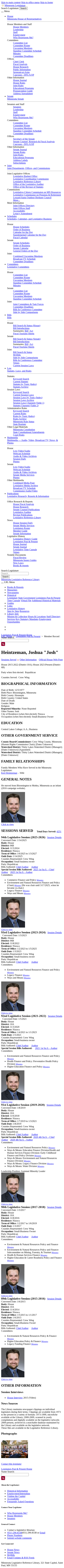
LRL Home (6, 636)
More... (16, 200)
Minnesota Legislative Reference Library (20, 579)
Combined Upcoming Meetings (28, 256)
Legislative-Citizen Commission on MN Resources (37, 192)
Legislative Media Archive (25, 485)
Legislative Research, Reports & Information (28, 496)
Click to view (7, 824)
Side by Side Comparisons (25, 312)
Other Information (28, 659)
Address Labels (20, 160)
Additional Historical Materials (46, 600)
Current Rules (19, 413)
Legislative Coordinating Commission (31, 179)
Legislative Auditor (22, 512)
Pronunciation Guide (23, 91)
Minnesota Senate (15, 99)
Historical (11, 595)
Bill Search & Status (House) (26, 325)
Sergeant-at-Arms (21, 72)
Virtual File (26, 600)
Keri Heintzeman (9, 773)
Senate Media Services (23, 475)
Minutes (17, 53)
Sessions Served (8, 659)
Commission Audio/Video (25, 491)
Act (31, 331)
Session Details (54, 837)
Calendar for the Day (23, 232)
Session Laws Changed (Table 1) (28, 403)
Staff (15, 32)
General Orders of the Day (25, 251)
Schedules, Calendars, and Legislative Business (29, 219)
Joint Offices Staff (21, 208)
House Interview (15, 1397)
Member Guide (20, 531)
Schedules (12, 216)
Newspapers (13, 592)
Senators (17, 107)
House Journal (20, 80)
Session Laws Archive (23, 400)
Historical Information (17, 1491)
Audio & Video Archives (25, 456)
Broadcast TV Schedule (24, 259)
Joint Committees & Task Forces (28, 304)
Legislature (12, 598)
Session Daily (19, 459)
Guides (10, 603)
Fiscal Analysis (20, 64)
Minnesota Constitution (24, 429)
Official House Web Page (51, 659)
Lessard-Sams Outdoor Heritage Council (32, 197)
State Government (26, 598)
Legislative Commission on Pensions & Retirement (37, 195)
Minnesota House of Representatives (24, 19)
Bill (26, 331)
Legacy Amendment (22, 213)
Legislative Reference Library (27, 181)
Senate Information (22, 533)
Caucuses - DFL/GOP (23, 75)
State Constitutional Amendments (28, 432)
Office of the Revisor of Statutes (28, 187)
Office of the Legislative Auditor (28, 184)
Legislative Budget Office (25, 176)
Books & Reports (15, 587)
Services (11, 619)
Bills (9, 315)
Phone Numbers (14, 1535)
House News (13, 1549)
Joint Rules (18, 85)
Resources (24, 611)
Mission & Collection (17, 616)
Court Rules (18, 435)
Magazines (12, 590)
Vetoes (16, 363)
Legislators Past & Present (25, 541)
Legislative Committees (18, 267)
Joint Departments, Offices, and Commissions (28, 168)
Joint (9, 165)
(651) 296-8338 (14, 1532)
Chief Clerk (18, 61)
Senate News (13, 1552)
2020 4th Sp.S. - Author (21, 1140)
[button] (14, 1449)
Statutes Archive (20, 387)
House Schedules (21, 227)
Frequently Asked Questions (20, 1501)
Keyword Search (21, 379)
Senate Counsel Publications (26, 509)
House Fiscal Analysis (23, 504)
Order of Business (21, 229)
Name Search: (7, 1471)
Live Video (18, 451)
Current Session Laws (23, 365)
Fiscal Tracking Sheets (23, 333)
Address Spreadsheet (23, 93)
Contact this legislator (11, 1464)
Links (10, 606)
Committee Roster (21, 45)
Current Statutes (20, 381)
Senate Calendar (20, 248)
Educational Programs (23, 88)
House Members (21, 27)
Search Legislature (10, 8)
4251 (59, 831)
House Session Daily (23, 523)
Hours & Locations (37, 616)
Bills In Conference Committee (27, 309)
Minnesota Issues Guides (24, 560)
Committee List (20, 43)
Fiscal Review (19, 557)
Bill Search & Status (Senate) (26, 339)
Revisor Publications (22, 515)
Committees (12, 264)
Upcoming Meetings (22, 48)
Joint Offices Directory (24, 205)
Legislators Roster (21, 528)
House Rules (19, 83)
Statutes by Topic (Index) (25, 384)
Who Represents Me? (23, 37)
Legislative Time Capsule (25, 549)
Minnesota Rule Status (23, 421)
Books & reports (21, 565)
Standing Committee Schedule (27, 51)
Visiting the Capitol (16, 1496)
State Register (19, 424)
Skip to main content (11, 2)
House (10, 16)
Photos (16, 461)
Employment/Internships (18, 1493)
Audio (27, 451)
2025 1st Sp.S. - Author (21, 872)
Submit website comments (19, 1538)
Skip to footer (46, 2)
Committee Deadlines (23, 56)
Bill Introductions (21, 328)
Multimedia (12, 437)
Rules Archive (19, 419)
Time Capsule (13, 600)
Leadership (18, 29)
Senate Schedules (21, 243)
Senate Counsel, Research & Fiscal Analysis (34, 141)
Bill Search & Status (22, 352)
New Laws (18, 563)
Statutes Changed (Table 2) (26, 405)
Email (42, 1532)
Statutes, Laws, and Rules (19, 371)
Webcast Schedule (21, 453)
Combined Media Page (24, 483)
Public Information (22, 69)
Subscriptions (19, 163)
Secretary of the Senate (24, 139)
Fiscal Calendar (20, 237)
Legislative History (16, 608)
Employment (19, 35)
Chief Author (22, 867)
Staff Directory (53, 616)
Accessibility (19, 211)
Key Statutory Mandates (27, 619)
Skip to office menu (30, 2)
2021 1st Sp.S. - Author (46, 1048)
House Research (20, 67)
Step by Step (13, 611)
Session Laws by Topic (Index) (27, 397)
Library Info (13, 614)
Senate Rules (19, 152)
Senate (10, 96)
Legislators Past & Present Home (16, 635)
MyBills (17, 355)
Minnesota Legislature (15, 5)
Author (34, 867)
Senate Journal (20, 149)
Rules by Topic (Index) (24, 416)
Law (9, 368)
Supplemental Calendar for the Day (29, 235)
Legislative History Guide (25, 539)
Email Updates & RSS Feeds (20, 1557)
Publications (13, 493)
